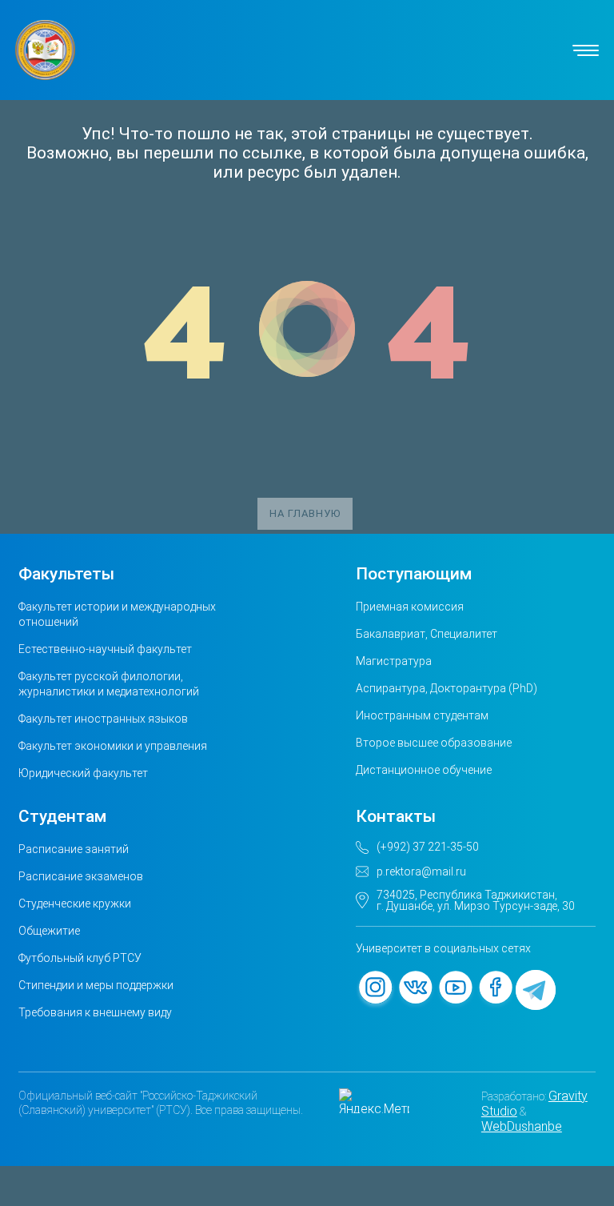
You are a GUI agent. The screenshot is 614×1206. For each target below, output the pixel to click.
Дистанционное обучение (424, 769)
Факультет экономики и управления (112, 745)
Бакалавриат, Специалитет (426, 633)
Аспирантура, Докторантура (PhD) (446, 688)
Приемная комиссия (410, 606)
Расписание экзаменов (80, 876)
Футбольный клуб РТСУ (80, 958)
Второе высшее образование (434, 742)
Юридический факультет (83, 773)
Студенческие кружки (74, 903)
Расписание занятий (73, 849)
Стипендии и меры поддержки (95, 985)
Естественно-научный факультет (105, 649)
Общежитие (49, 930)
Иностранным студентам (422, 715)
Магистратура (394, 661)
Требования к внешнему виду (95, 1012)
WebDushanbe (521, 1126)
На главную (305, 513)
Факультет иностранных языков (103, 718)
